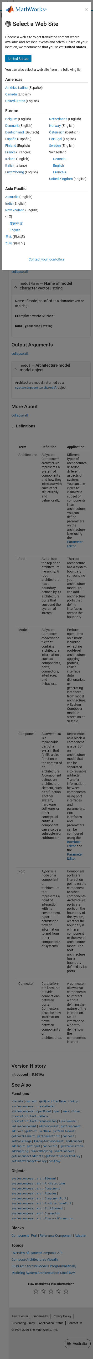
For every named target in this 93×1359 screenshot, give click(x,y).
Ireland (10, 159)
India (9, 203)
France (10, 152)
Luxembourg (14, 172)
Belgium (11, 119)
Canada (11, 94)
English (58, 165)
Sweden (55, 145)
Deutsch (59, 159)
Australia (12, 197)
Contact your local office (46, 259)
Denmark (12, 126)
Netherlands (58, 119)
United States (15, 101)
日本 (8, 237)
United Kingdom (61, 179)
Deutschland (14, 132)
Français (59, 172)
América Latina (16, 88)
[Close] (86, 9)
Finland (10, 145)
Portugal (55, 139)
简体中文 (16, 223)
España (10, 139)
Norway (55, 126)
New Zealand (15, 210)
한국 (8, 243)
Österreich (56, 132)
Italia (9, 165)
